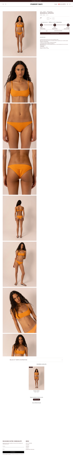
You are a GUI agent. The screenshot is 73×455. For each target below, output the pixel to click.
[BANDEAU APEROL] (36, 378)
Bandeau (44, 11)
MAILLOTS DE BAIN (29, 443)
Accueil (41, 11)
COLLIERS (27, 444)
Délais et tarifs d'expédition (18, 359)
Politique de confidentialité (15, 454)
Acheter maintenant (54, 33)
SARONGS (27, 446)
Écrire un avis (36, 399)
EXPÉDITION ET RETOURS (30, 449)
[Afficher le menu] (3, 4)
